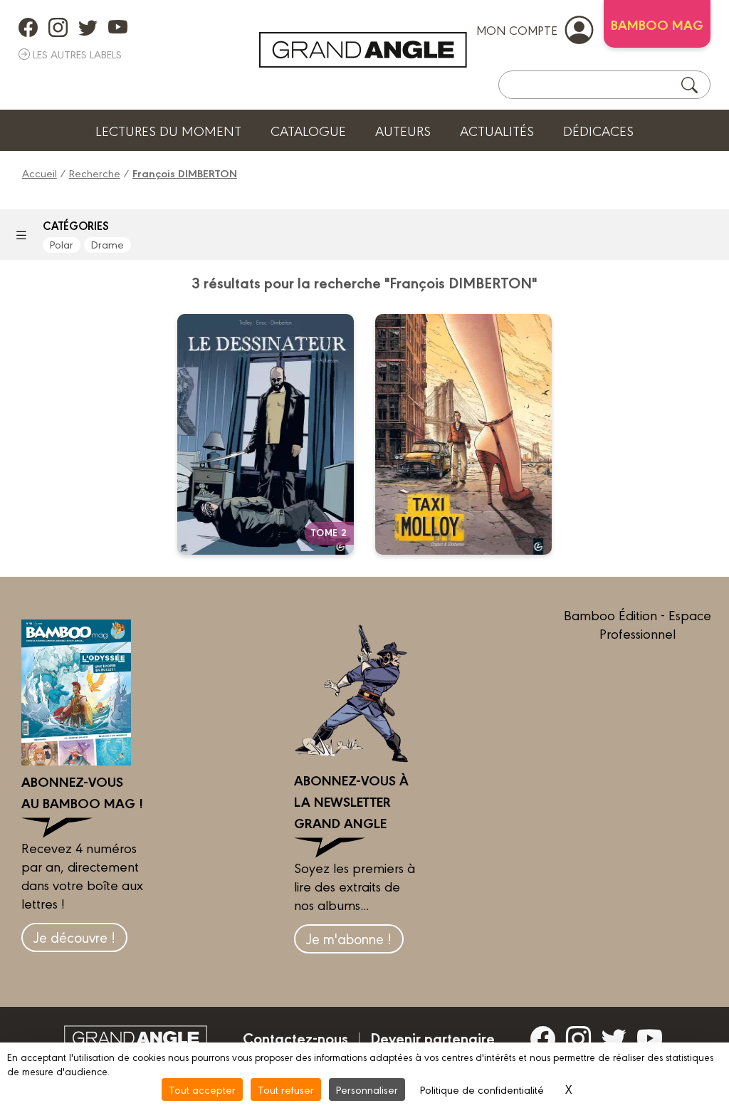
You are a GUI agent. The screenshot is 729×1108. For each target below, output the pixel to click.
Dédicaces (598, 130)
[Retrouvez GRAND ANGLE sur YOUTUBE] (117, 27)
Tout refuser (286, 1089)
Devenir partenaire (432, 1037)
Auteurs (403, 130)
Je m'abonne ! (349, 938)
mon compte (516, 29)
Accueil (39, 172)
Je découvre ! (74, 936)
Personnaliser (367, 1089)
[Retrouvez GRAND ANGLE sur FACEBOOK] (28, 27)
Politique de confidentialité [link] (482, 1089)
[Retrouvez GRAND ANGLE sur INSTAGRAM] (58, 27)
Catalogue (308, 130)
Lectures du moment (168, 130)
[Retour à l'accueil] (363, 50)
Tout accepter (202, 1089)
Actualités (497, 130)
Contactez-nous (295, 1037)
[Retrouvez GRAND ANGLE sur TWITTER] (88, 27)
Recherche (94, 172)
